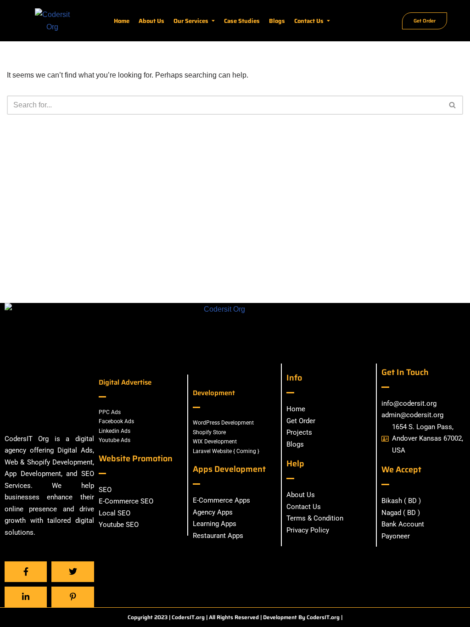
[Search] (452, 105)
